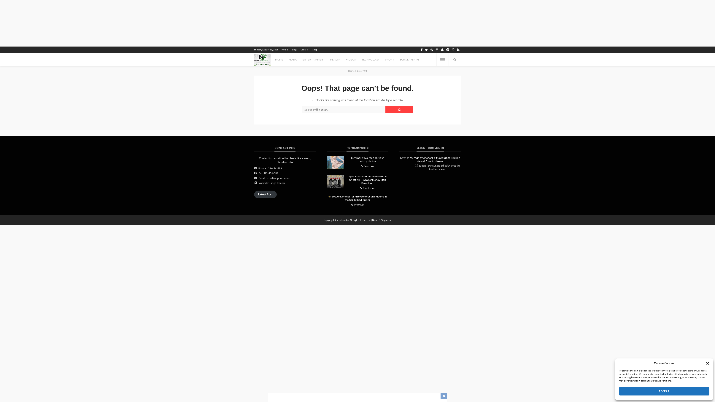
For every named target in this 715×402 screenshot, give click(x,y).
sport (389, 59)
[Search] (455, 59)
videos (351, 59)
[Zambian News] (262, 60)
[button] (707, 363)
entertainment (314, 59)
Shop (314, 49)
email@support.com (278, 178)
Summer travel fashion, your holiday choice (367, 159)
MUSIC (293, 59)
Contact (304, 49)
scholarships (410, 59)
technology (370, 59)
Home (285, 49)
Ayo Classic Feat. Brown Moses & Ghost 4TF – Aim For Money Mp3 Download (368, 180)
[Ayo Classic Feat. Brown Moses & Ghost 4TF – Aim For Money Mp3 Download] (335, 181)
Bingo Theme (277, 183)
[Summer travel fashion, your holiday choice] (335, 162)
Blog (294, 49)
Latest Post (265, 194)
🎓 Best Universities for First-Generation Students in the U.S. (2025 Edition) (357, 198)
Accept (664, 391)
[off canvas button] (442, 59)
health (335, 59)
